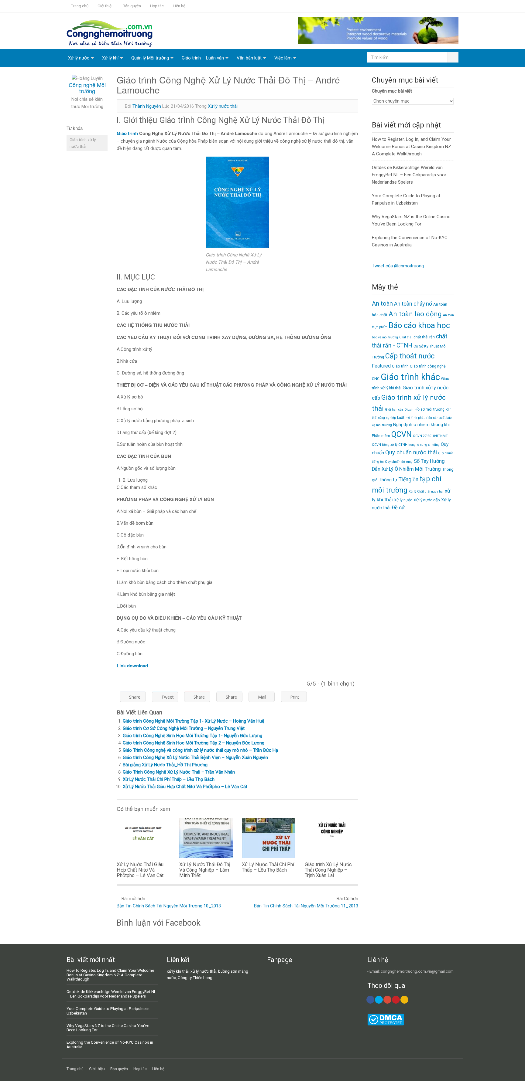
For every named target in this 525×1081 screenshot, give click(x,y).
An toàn (382, 303)
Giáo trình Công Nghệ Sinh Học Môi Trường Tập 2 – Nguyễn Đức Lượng (193, 743)
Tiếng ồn (408, 479)
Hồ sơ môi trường (429, 409)
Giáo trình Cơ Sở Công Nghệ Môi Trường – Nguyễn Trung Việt (184, 728)
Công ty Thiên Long (195, 977)
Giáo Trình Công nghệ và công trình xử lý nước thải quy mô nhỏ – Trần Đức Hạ (200, 750)
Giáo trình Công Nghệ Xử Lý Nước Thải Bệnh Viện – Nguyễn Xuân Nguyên (195, 757)
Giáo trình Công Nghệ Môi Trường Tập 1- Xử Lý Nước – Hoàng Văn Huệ (193, 721)
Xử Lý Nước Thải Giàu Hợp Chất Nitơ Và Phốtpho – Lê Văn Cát (185, 786)
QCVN (401, 434)
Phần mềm (381, 435)
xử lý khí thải (178, 971)
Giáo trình (127, 133)
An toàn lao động (415, 314)
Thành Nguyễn (146, 106)
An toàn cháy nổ (413, 303)
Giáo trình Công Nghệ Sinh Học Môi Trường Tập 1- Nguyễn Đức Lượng (192, 735)
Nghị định (402, 424)
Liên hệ (179, 6)
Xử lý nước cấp (426, 499)
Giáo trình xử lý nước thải (83, 143)
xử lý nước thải (203, 971)
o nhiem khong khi (431, 424)
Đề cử (398, 507)
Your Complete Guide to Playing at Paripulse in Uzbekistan (108, 1010)
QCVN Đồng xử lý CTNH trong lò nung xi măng (406, 445)
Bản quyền (132, 6)
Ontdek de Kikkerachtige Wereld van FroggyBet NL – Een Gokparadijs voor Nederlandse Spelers (409, 175)
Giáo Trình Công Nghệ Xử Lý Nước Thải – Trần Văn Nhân (179, 772)
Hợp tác (157, 6)
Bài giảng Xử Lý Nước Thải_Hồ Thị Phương (165, 765)
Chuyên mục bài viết (392, 91)
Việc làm (283, 58)
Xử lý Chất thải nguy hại (426, 491)
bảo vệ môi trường (385, 337)
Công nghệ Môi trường (87, 88)
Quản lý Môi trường (150, 58)
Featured (381, 366)
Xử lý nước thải (223, 106)
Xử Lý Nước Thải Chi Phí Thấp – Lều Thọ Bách (168, 779)
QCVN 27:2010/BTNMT (430, 436)
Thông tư (388, 480)
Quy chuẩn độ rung (399, 462)
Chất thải (405, 337)
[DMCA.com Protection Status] (385, 1024)
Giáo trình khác (410, 377)
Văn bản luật (249, 58)
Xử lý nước (78, 58)
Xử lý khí (110, 58)
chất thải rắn (424, 337)
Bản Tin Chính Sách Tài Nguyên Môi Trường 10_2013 (169, 906)
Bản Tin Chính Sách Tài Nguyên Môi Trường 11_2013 (306, 906)
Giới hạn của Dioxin (399, 410)
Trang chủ (79, 6)
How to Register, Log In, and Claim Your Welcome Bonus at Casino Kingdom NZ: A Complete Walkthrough (412, 147)
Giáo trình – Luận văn (203, 58)
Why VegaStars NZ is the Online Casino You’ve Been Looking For (108, 1027)
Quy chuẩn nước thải (411, 452)
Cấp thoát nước (409, 356)
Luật (400, 417)
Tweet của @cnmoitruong (398, 266)
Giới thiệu (106, 6)
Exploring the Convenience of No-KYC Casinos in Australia (110, 1044)
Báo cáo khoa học (419, 325)
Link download (132, 665)
